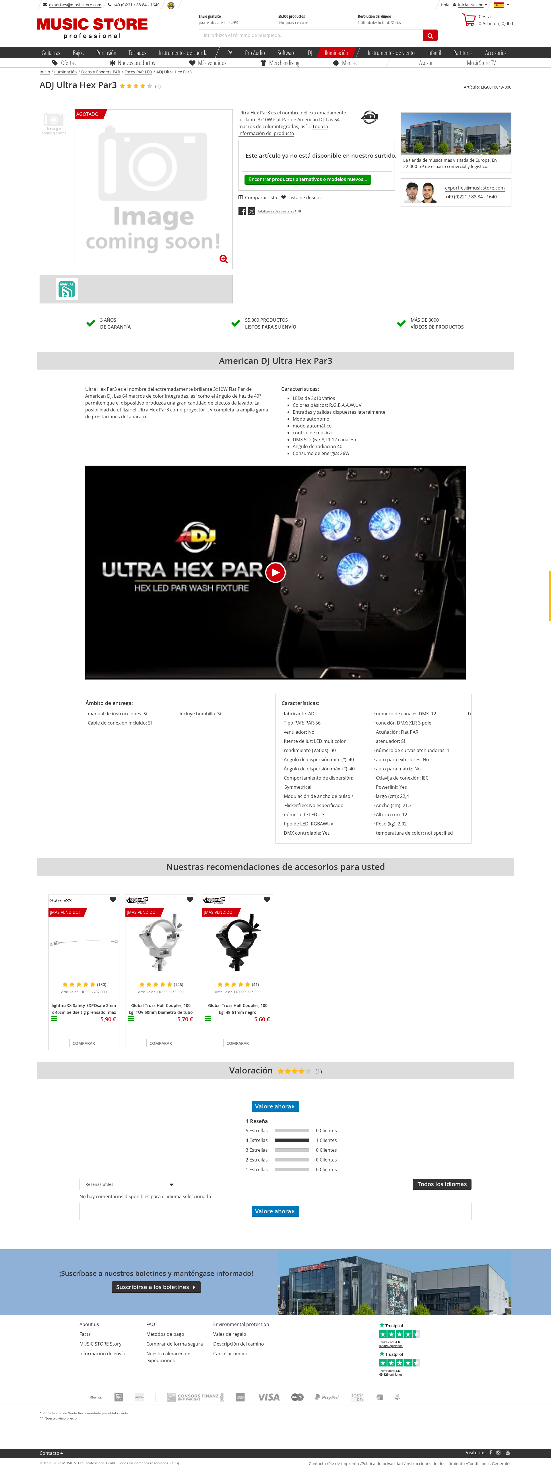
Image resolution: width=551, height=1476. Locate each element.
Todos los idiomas (442, 1184)
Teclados (137, 52)
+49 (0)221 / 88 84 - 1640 (471, 197)
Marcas (349, 62)
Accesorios (496, 52)
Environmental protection (241, 1324)
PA (229, 52)
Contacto (49, 1453)
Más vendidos (212, 62)
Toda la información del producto (283, 129)
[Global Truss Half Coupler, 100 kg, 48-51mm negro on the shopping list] (267, 900)
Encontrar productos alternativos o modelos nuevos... (308, 179)
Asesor (426, 62)
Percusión (106, 52)
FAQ (150, 1324)
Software (286, 52)
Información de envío (102, 1353)
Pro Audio (255, 52)
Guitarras (51, 52)
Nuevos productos (136, 62)
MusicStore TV (481, 62)
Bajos (78, 52)
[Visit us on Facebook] (490, 1452)
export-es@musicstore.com (75, 4)
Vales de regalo (229, 1334)
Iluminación (336, 52)
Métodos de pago (165, 1334)
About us (89, 1324)
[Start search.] (430, 35)
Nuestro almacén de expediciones (168, 1357)
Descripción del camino (238, 1344)
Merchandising (284, 62)
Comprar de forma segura (174, 1344)
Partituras (463, 52)
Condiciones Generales (489, 1463)
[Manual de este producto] (67, 289)
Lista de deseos (305, 197)
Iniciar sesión (471, 4)
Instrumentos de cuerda (183, 52)
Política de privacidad (382, 1463)
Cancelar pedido (231, 1353)
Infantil (434, 52)
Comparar (84, 1043)
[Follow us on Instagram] (499, 1452)
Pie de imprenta (343, 1463)
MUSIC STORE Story (100, 1344)
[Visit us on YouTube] (508, 1452)
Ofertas (68, 62)
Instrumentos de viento (391, 52)
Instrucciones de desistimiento (435, 1463)
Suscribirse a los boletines (152, 1287)
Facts (85, 1334)
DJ (310, 52)
